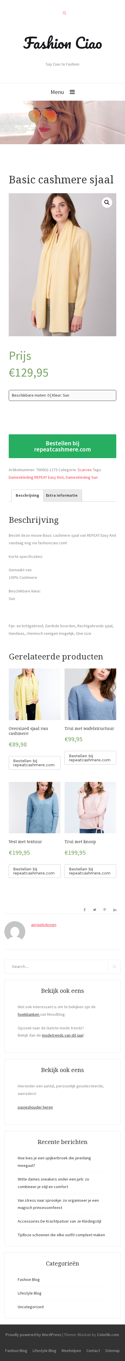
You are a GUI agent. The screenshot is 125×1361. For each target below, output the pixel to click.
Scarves (85, 469)
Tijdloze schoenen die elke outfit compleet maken (61, 1234)
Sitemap (112, 1350)
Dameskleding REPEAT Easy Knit (36, 477)
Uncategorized (31, 1306)
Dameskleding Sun (82, 477)
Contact (93, 1350)
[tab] (27, 495)
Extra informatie (62, 495)
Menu (57, 91)
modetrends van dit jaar (62, 1035)
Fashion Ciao (62, 42)
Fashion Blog (29, 1279)
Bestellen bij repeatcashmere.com (62, 446)
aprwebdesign (43, 924)
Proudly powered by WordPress (33, 1334)
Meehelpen (71, 1350)
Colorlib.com (108, 1334)
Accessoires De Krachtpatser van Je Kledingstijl (59, 1221)
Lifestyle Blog (30, 1293)
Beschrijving (27, 495)
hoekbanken (29, 1014)
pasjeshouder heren (35, 1107)
